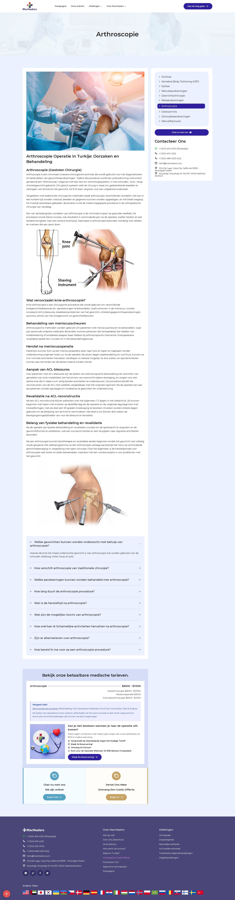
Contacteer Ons (110, 862)
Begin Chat (52, 797)
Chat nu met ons (180, 132)
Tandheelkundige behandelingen (176, 853)
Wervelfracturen (171, 121)
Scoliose (166, 76)
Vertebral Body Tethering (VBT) (180, 81)
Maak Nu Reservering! (83, 757)
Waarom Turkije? (111, 853)
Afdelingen (94, 6)
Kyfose (165, 86)
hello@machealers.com (170, 163)
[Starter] (30, 6)
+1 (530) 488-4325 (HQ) (169, 158)
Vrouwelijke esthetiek (169, 849)
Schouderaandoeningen (175, 116)
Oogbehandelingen (169, 858)
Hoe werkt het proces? (114, 849)
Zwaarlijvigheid (166, 840)
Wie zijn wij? (109, 835)
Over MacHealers (115, 6)
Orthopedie (165, 835)
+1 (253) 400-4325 (167, 153)
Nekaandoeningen (172, 100)
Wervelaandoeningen (174, 91)
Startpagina (108, 871)
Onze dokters (77, 6)
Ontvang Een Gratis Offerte (116, 858)
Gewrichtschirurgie (173, 95)
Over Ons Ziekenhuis (113, 840)
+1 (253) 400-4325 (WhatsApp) (173, 149)
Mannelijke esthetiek (169, 844)
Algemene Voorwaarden (115, 867)
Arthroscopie (169, 106)
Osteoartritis (169, 111)
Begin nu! (114, 797)
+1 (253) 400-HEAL (35, 846)
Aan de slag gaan (196, 6)
